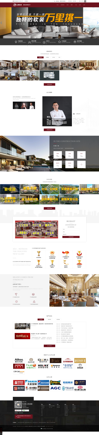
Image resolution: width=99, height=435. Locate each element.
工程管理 (58, 405)
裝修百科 (66, 405)
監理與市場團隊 (52, 405)
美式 (42, 415)
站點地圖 (74, 1)
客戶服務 (66, 407)
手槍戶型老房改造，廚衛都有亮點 (64, 328)
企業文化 (74, 408)
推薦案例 (42, 405)
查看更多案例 (49, 84)
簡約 (42, 412)
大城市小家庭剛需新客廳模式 (64, 332)
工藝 (76, 4)
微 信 (25, 410)
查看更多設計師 (49, 129)
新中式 (42, 408)
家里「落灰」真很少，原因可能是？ (65, 338)
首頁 (57, 4)
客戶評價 (66, 408)
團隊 (72, 4)
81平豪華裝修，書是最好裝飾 (64, 342)
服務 (80, 4)
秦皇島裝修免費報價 (42, 422)
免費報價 (66, 411)
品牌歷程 (74, 405)
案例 (68, 4)
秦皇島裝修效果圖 (21, 422)
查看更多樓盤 (49, 208)
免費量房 (66, 412)
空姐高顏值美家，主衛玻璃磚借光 (64, 340)
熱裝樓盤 (49, 179)
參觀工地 (66, 414)
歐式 (42, 411)
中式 (42, 414)
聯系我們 (66, 415)
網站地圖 (70, 1)
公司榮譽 (74, 407)
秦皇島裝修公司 (20, 1)
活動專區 (62, 4)
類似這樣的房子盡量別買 (63, 334)
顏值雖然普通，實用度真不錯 (64, 330)
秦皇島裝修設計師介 (28, 422)
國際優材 (58, 407)
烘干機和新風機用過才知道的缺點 (64, 336)
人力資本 (74, 411)
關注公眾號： (81, 1)
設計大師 (50, 407)
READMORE (49, 345)
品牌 (84, 4)
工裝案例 (42, 407)
